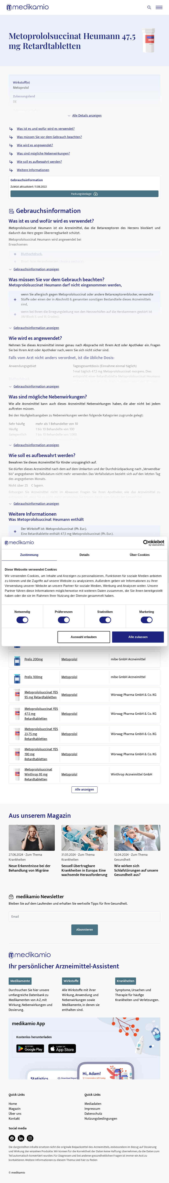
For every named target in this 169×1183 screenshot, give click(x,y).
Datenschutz (93, 1113)
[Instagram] (30, 1138)
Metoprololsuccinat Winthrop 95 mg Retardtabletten (38, 774)
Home (13, 1103)
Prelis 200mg (34, 659)
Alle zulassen (138, 637)
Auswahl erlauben (84, 637)
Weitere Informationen (33, 170)
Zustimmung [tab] (29, 555)
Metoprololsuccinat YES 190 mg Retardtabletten (41, 754)
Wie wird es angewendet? (35, 145)
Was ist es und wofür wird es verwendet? (46, 128)
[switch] (64, 620)
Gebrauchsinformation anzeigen (36, 269)
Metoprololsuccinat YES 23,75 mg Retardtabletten (41, 734)
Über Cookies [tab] (140, 555)
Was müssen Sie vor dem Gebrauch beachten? (49, 137)
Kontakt (14, 1118)
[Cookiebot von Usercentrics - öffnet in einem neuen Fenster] (146, 543)
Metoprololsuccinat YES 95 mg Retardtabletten (41, 695)
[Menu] (159, 7)
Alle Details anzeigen (87, 115)
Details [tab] (85, 555)
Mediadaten (92, 1103)
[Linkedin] (21, 1138)
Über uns (15, 1113)
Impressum (92, 1108)
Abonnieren (84, 929)
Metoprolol (69, 659)
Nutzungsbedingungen (100, 1118)
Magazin (15, 1108)
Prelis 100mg (33, 677)
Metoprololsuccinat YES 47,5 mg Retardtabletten (41, 714)
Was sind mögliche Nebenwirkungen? (43, 153)
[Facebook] (12, 1138)
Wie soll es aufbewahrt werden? (39, 162)
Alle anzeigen (84, 789)
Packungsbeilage (81, 193)
